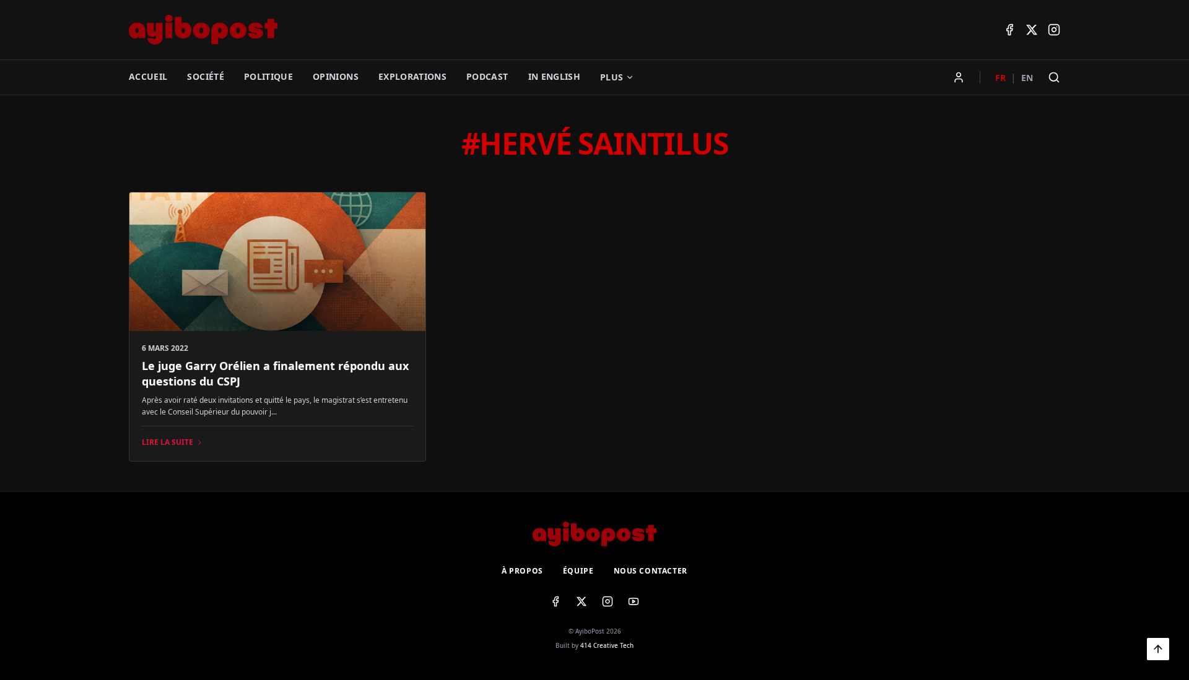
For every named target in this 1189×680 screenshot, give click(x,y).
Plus (611, 77)
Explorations (412, 76)
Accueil (148, 76)
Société (205, 76)
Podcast (487, 76)
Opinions (336, 76)
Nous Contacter (650, 571)
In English (554, 76)
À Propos (522, 571)
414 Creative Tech (607, 645)
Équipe (578, 571)
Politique (268, 76)
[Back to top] (1158, 649)
